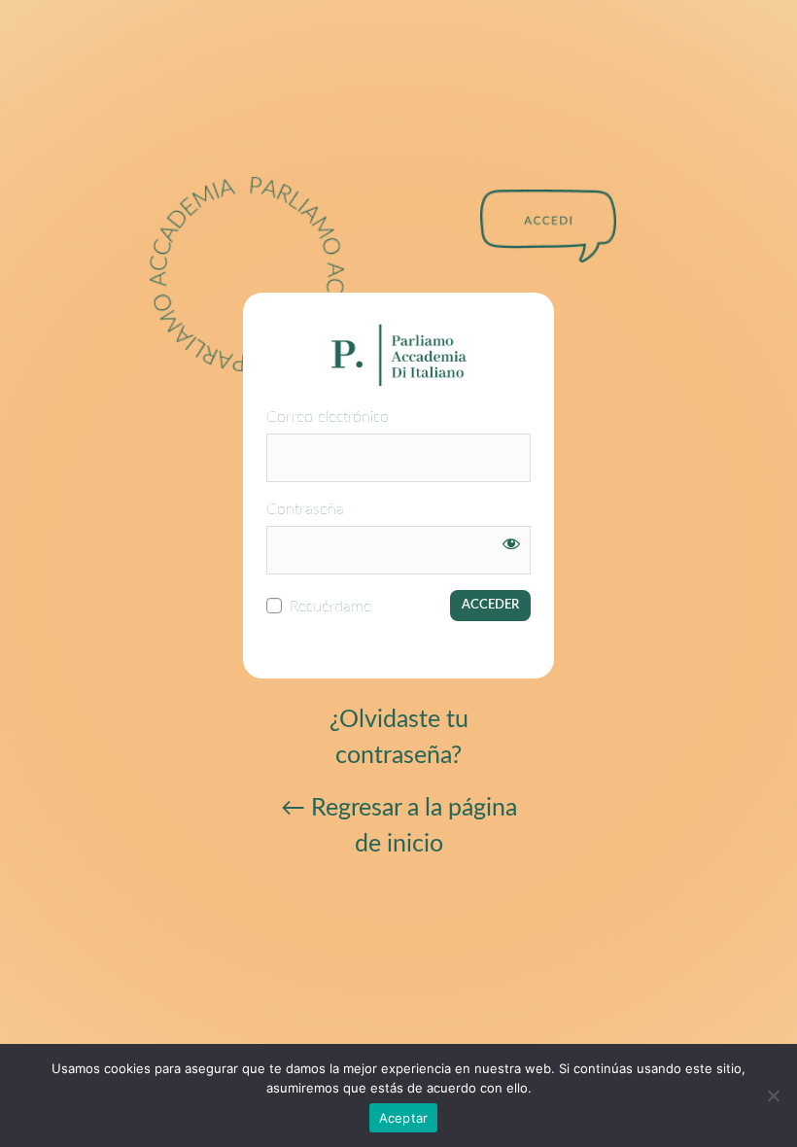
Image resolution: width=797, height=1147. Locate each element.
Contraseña (305, 509)
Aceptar (404, 1118)
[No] (772, 1095)
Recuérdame (330, 606)
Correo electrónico (327, 417)
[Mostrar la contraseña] (511, 543)
